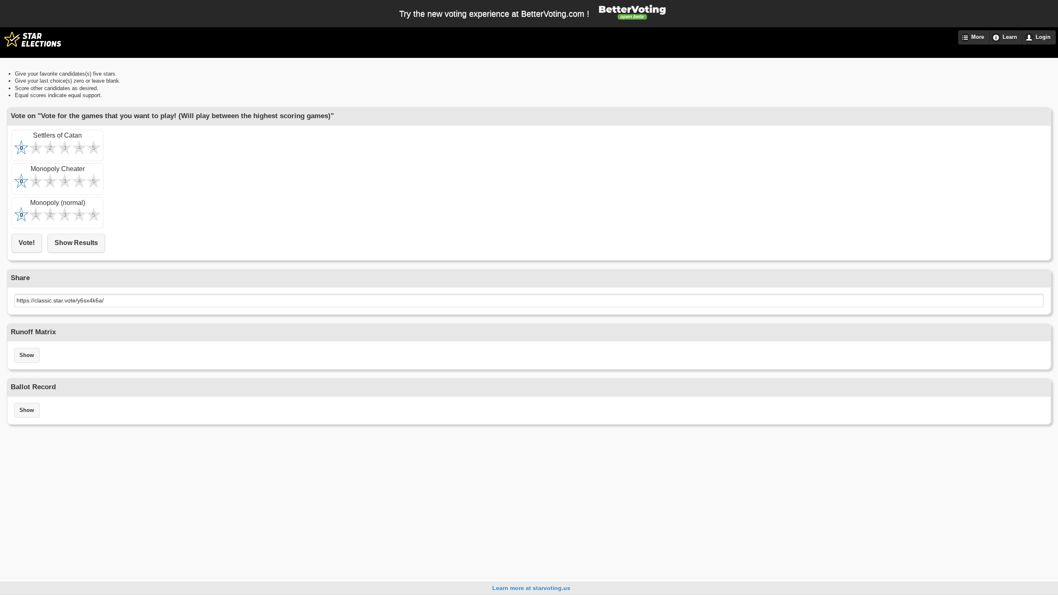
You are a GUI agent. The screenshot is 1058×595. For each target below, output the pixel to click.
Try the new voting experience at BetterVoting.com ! (494, 13)
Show (26, 355)
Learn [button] (1010, 37)
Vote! (27, 242)
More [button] (977, 37)
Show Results (76, 242)
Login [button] (1043, 37)
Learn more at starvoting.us (531, 588)
